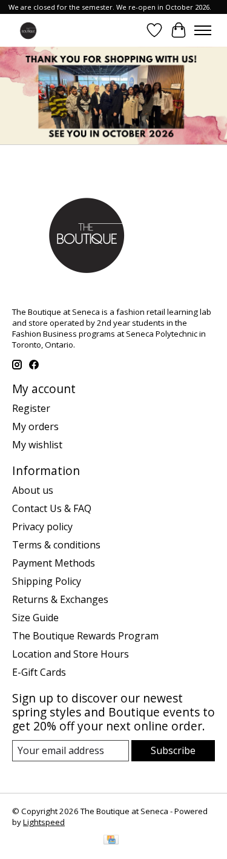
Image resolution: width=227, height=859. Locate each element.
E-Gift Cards (39, 672)
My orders (35, 426)
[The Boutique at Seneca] (28, 30)
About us (32, 490)
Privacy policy (42, 526)
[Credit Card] (111, 841)
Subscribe (173, 750)
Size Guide (35, 617)
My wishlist (37, 444)
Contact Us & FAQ (51, 508)
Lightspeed (44, 822)
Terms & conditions (56, 544)
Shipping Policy (46, 581)
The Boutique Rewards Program (85, 635)
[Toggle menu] (203, 30)
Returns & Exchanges (60, 599)
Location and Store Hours (70, 654)
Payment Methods (53, 563)
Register (31, 408)
